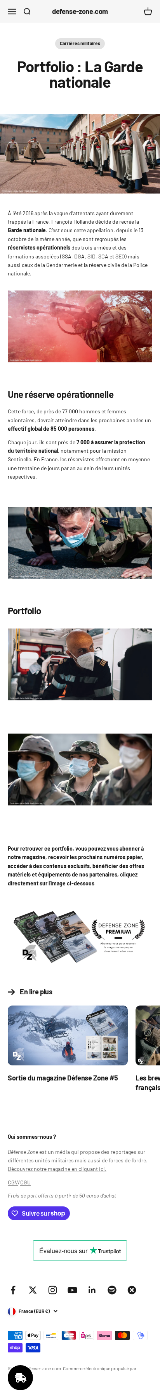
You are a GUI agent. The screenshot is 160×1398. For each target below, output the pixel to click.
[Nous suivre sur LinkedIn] (92, 1290)
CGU (25, 1182)
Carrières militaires (80, 43)
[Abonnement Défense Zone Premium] (80, 936)
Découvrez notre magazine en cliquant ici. (57, 1168)
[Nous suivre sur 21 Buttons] (132, 1290)
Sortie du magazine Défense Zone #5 (63, 1078)
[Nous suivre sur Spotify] (112, 1290)
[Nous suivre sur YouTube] (72, 1290)
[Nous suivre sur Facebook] (13, 1290)
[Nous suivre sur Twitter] (33, 1290)
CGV (13, 1182)
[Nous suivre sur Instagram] (52, 1290)
